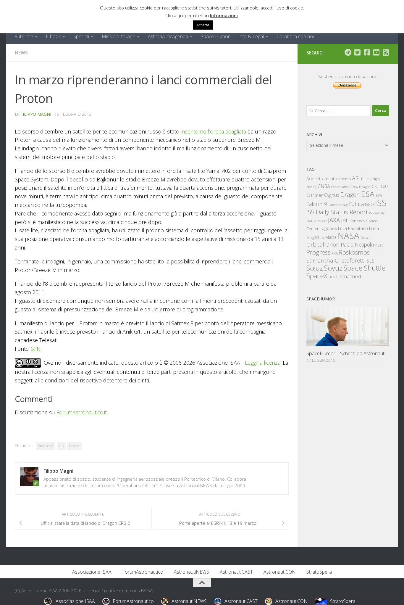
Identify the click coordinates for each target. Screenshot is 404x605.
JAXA (334, 220)
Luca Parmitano (353, 228)
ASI (356, 178)
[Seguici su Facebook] (366, 52)
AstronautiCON (280, 572)
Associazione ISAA (91, 572)
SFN (36, 348)
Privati (378, 245)
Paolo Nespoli (356, 244)
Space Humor (215, 36)
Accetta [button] (202, 25)
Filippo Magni (35, 114)
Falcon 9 (316, 203)
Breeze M (45, 445)
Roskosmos (354, 252)
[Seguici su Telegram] (347, 52)
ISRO (369, 204)
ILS (61, 445)
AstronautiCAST (236, 572)
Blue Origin (370, 178)
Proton (74, 445)
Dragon (350, 195)
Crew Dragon (361, 186)
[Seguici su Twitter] (357, 52)
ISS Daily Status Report (337, 212)
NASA (348, 236)
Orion (332, 244)
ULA (332, 277)
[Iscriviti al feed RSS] (385, 52)
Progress (318, 252)
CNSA (324, 186)
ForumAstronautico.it (81, 412)
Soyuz (333, 268)
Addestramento (321, 178)
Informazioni (224, 15)
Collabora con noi (295, 36)
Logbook (328, 228)
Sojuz (314, 268)
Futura (356, 203)
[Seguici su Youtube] (376, 52)
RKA (335, 253)
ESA (367, 194)
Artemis (344, 178)
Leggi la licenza (262, 362)
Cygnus (331, 195)
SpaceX (316, 275)
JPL (344, 220)
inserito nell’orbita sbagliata (213, 131)
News (21, 52)
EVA (379, 195)
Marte (331, 237)
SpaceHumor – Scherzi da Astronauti (345, 353)
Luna (374, 228)
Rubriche (23, 36)
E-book (53, 36)
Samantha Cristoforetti (335, 260)
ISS (381, 202)
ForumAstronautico (142, 572)
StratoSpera (319, 572)
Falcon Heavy (338, 204)
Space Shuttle (364, 268)
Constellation (340, 187)
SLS (370, 261)
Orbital (315, 244)
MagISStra (315, 237)
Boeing (311, 186)
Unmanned (348, 276)
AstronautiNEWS (191, 572)
